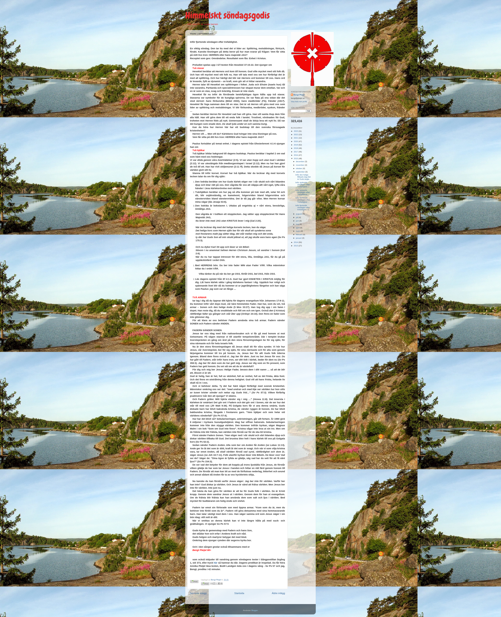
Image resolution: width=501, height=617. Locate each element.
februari (299, 235)
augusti (299, 214)
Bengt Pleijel (299, 95)
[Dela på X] (216, 583)
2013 (296, 246)
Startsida (239, 593)
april (298, 228)
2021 (296, 138)
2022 (296, 135)
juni (297, 221)
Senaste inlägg (198, 593)
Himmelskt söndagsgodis (227, 15)
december (300, 162)
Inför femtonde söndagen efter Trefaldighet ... (302, 200)
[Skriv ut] (194, 583)
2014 (296, 242)
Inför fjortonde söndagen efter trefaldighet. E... (302, 207)
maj (297, 224)
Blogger (254, 610)
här (215, 562)
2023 (296, 131)
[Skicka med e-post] (211, 583)
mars (298, 231)
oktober (299, 168)
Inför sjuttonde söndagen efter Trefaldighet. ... (302, 185)
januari (299, 238)
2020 (296, 141)
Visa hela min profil (299, 102)
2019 (296, 145)
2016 (296, 155)
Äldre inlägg (278, 593)
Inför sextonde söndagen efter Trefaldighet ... (302, 192)
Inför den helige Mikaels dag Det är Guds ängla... (303, 177)
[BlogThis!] (214, 583)
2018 (296, 148)
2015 (296, 159)
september (300, 172)
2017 (296, 152)
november (300, 165)
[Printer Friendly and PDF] (205, 584)
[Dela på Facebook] (219, 583)
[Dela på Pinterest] (221, 583)
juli (297, 217)
